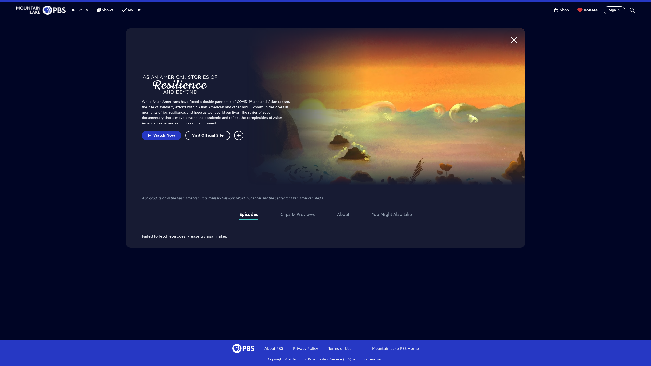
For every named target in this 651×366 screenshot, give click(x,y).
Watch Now (164, 135)
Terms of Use (340, 348)
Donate (591, 10)
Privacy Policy (305, 348)
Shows (107, 10)
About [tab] (343, 214)
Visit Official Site (208, 135)
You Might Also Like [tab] (392, 214)
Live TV (82, 10)
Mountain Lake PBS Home (395, 348)
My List (134, 10)
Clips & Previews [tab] (297, 214)
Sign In (614, 10)
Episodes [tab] (248, 214)
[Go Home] (514, 40)
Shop (564, 10)
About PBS (273, 348)
